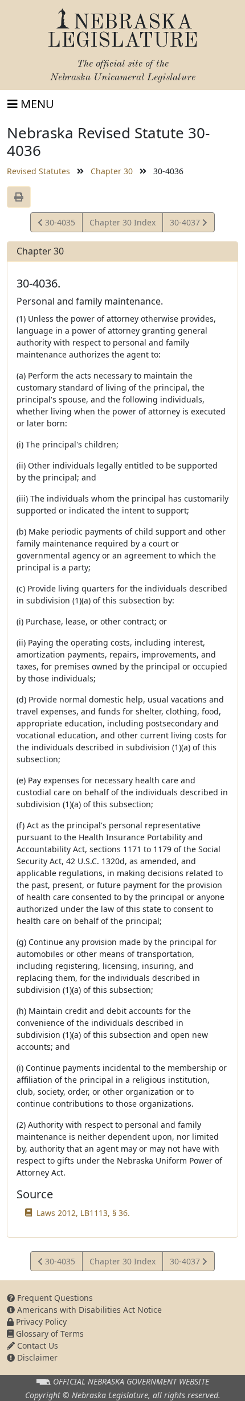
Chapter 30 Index (122, 222)
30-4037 (185, 224)
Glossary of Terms (49, 1333)
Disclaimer (36, 1357)
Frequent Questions (54, 1297)
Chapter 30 (112, 171)
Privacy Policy (40, 1321)
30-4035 (58, 224)
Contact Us (36, 1345)
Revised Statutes (38, 171)
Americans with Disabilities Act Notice (88, 1309)
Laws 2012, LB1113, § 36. (83, 1212)
